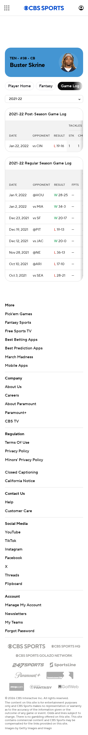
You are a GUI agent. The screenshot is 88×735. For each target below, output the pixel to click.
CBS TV (12, 421)
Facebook (13, 557)
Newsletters (15, 613)
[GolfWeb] (68, 686)
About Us (13, 386)
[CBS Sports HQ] (65, 645)
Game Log (70, 86)
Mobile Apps (16, 365)
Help (9, 502)
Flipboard (13, 583)
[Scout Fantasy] (41, 686)
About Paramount (20, 403)
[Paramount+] (28, 674)
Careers (12, 395)
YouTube (13, 532)
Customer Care (18, 510)
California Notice (20, 480)
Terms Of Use (17, 442)
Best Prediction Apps (24, 348)
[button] (7, 8)
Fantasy (46, 86)
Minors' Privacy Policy (24, 459)
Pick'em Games (18, 314)
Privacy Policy (17, 451)
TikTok (10, 540)
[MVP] (16, 684)
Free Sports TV (18, 331)
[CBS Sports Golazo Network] (44, 655)
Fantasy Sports (18, 322)
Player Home (19, 86)
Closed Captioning (21, 472)
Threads (12, 575)
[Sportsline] (63, 664)
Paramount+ (15, 412)
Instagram (13, 549)
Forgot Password (19, 630)
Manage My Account (23, 605)
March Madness (19, 357)
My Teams (14, 622)
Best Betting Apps (21, 339)
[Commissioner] (59, 673)
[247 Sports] (28, 663)
